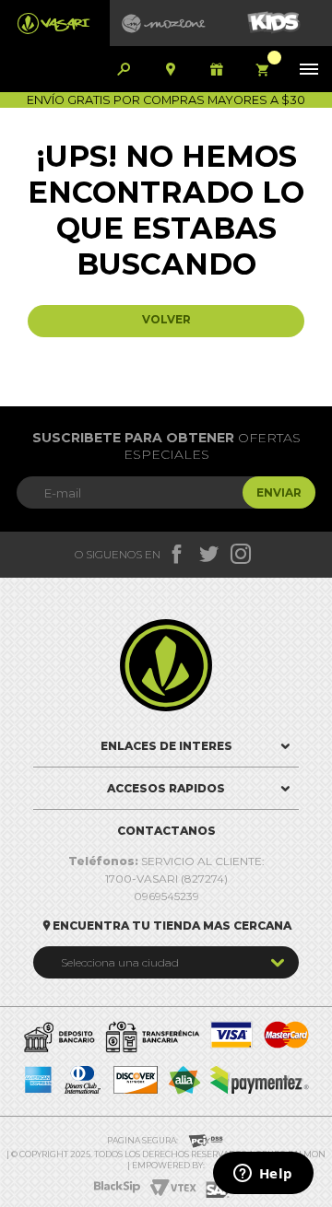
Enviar (279, 492)
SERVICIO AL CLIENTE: (166, 861)
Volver (166, 319)
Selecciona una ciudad (120, 962)
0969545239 (166, 896)
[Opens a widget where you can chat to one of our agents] (263, 1175)
